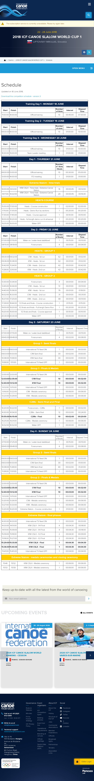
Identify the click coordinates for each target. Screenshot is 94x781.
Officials (51, 736)
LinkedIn (66, 726)
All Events (88, 613)
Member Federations (53, 732)
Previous (4, 655)
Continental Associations (53, 726)
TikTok (65, 715)
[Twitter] (89, 52)
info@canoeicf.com (11, 725)
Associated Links (53, 752)
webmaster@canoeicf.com (14, 731)
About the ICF (52, 709)
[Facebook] (84, 52)
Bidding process (40, 719)
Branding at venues (41, 735)
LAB (83, 773)
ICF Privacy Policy (30, 725)
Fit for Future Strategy (29, 719)
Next (90, 655)
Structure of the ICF (53, 718)
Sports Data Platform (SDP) (41, 746)
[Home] (14, 10)
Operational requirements (41, 729)
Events (11, 60)
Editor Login (87, 762)
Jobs (50, 722)
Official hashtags (40, 740)
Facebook (66, 708)
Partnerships (53, 744)
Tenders (51, 748)
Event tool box (41, 724)
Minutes (29, 713)
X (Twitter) (66, 722)
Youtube (66, 718)
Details (8, 665)
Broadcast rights (52, 740)
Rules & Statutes (29, 709)
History (51, 713)
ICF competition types (41, 713)
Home (5, 60)
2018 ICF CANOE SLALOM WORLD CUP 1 (47, 37)
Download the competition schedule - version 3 (21, 96)
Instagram (66, 711)
